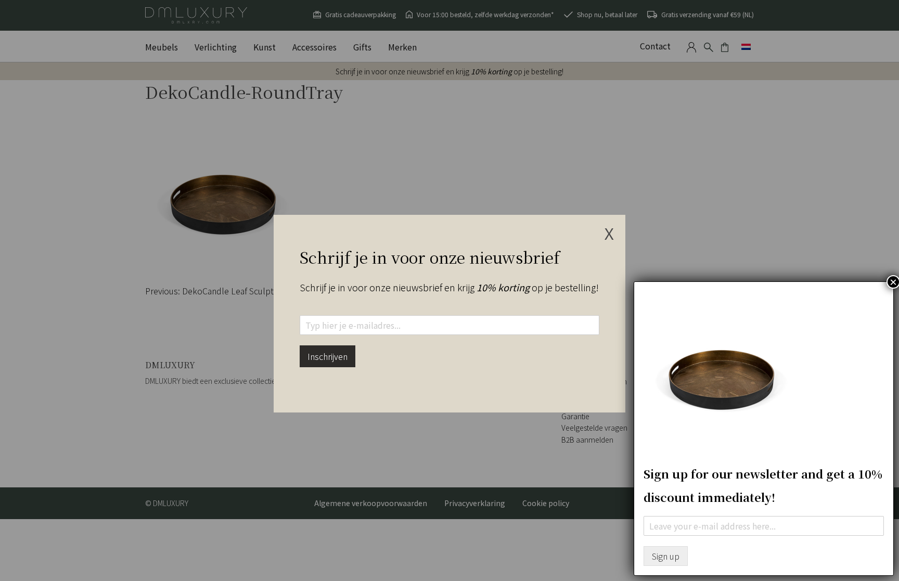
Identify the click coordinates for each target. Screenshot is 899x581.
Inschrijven (327, 356)
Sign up (665, 556)
